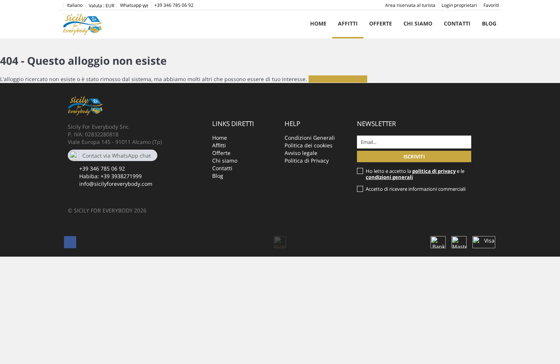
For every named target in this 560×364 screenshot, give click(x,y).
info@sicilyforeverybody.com (115, 183)
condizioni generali (389, 177)
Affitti (348, 23)
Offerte (380, 23)
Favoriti (491, 5)
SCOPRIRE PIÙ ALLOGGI (338, 79)
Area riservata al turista (410, 5)
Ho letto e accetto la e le (415, 174)
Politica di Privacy (307, 160)
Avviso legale (301, 152)
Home (318, 23)
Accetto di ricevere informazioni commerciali (416, 189)
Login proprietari (459, 5)
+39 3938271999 (121, 176)
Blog (489, 23)
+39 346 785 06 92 (102, 168)
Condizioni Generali (310, 137)
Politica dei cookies (309, 145)
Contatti (457, 23)
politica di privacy (434, 171)
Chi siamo (417, 23)
